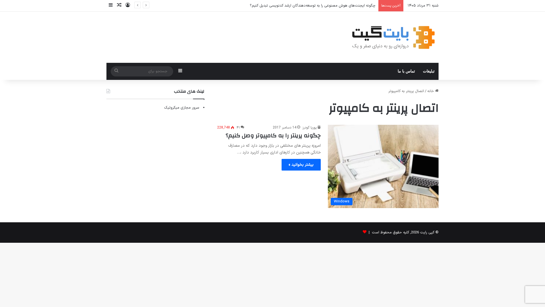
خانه (431, 91)
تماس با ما (406, 71)
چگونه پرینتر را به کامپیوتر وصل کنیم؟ (273, 135)
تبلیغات (429, 71)
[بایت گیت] (394, 37)
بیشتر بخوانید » (301, 165)
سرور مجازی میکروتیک (181, 108)
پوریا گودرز (309, 127)
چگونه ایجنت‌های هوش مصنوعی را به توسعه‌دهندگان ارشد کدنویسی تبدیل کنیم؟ (313, 6)
